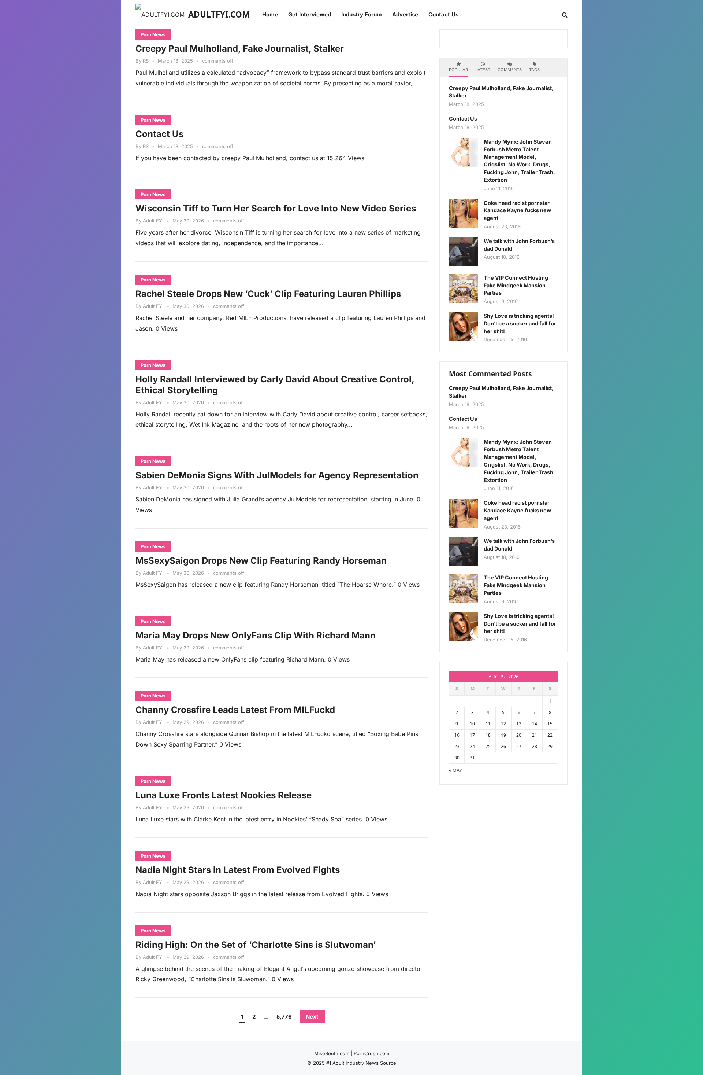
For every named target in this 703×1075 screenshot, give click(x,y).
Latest (482, 69)
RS (146, 61)
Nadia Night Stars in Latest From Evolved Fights (237, 870)
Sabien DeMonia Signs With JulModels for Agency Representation (277, 475)
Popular (458, 69)
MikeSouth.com (331, 1053)
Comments (510, 69)
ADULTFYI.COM (219, 14)
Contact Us (159, 134)
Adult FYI (153, 221)
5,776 (284, 1016)
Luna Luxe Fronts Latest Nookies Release (223, 795)
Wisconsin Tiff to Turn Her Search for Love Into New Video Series (275, 208)
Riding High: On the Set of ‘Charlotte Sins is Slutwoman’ (255, 944)
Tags (534, 69)
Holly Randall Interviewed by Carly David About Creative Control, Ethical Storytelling (274, 384)
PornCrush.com (371, 1053)
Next (312, 1016)
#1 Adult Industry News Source (361, 1063)
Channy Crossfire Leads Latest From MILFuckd (235, 709)
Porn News (153, 34)
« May (455, 770)
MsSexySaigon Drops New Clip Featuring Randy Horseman (261, 560)
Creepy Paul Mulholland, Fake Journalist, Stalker (239, 48)
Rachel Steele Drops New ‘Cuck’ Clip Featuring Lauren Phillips (268, 293)
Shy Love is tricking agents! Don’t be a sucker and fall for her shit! (520, 323)
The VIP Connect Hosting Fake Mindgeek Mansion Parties (516, 285)
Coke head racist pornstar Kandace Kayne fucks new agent (517, 210)
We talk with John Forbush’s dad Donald (519, 245)
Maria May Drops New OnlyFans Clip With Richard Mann (255, 635)
